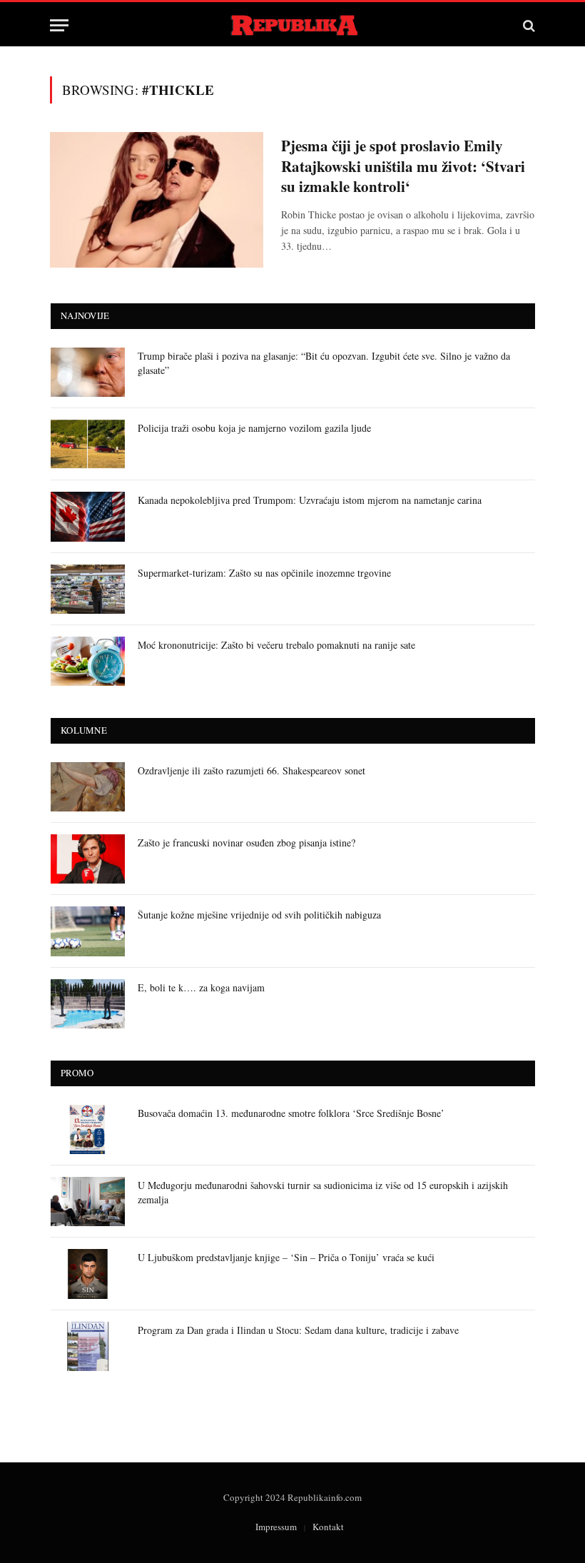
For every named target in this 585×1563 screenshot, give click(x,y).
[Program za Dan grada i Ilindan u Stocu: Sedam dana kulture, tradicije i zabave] (88, 1346)
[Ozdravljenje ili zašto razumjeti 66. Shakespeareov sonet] (88, 786)
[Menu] (59, 25)
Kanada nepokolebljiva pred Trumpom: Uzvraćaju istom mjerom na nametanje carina (310, 500)
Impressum (276, 1526)
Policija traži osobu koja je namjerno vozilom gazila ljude (254, 428)
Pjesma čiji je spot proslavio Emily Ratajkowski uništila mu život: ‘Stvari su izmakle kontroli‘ (403, 166)
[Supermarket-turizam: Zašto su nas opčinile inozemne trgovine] (88, 589)
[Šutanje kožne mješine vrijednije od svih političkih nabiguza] (88, 931)
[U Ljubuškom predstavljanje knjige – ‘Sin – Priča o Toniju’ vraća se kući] (88, 1273)
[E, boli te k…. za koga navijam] (88, 1003)
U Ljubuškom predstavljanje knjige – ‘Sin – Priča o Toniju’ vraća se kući (286, 1257)
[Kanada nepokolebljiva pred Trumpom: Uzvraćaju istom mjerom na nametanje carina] (88, 516)
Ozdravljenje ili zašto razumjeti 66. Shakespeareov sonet (251, 770)
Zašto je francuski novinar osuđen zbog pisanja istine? (246, 842)
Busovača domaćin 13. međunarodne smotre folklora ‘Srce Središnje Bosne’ (291, 1113)
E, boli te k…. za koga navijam (201, 987)
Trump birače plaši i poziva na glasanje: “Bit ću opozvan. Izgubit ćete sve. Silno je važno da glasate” (324, 363)
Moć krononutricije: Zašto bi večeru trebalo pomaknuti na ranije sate (276, 645)
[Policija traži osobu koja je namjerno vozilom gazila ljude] (88, 444)
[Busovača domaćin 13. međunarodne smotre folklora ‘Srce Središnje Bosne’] (88, 1129)
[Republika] (293, 25)
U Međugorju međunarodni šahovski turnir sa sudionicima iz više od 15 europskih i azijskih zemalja (323, 1192)
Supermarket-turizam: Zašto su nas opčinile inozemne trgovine (264, 573)
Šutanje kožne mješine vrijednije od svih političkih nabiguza (259, 914)
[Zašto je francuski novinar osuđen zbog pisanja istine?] (88, 859)
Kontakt (328, 1526)
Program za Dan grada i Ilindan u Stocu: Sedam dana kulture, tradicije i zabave (298, 1330)
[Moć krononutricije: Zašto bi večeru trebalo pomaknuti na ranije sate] (88, 661)
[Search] (527, 25)
